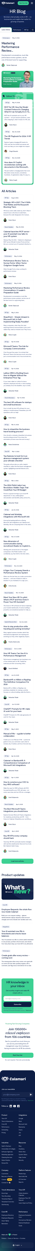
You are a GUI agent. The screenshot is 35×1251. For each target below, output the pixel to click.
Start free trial (23, 3)
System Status (23, 1154)
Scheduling (5, 1130)
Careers (4, 1179)
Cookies (22, 1238)
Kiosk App (5, 1193)
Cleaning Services (7, 1157)
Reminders (5, 1223)
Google (21, 1118)
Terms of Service (13, 1238)
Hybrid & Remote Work (11, 622)
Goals (20, 1225)
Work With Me (23, 1176)
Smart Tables (5, 1221)
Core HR (7, 704)
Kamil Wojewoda (13, 797)
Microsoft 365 (23, 1124)
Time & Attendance (10, 397)
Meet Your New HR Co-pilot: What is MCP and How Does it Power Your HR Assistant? (16, 599)
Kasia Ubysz (13, 125)
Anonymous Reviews (25, 1220)
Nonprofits (5, 1163)
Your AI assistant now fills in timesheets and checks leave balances (14, 933)
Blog (20, 1146)
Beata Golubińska (14, 444)
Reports (21, 1182)
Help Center (22, 1157)
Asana (20, 1130)
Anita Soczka (12, 586)
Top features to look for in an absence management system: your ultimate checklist (16, 458)
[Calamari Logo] (8, 3)
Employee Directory (8, 1215)
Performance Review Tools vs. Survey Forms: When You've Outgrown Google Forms (16, 263)
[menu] (31, 3)
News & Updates (9, 227)
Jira (20, 1132)
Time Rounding (6, 1196)
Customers (5, 1173)
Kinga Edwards (13, 151)
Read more (29, 1010)
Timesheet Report (7, 1199)
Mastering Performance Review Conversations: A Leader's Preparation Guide (17, 290)
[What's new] (17, 889)
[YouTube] (14, 1106)
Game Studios (6, 1160)
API (20, 1135)
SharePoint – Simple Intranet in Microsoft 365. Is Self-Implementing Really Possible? (16, 319)
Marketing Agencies (7, 1154)
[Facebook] (18, 1106)
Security (21, 1160)
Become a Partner (7, 1176)
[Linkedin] (10, 1106)
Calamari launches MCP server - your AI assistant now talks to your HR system (17, 233)
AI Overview (22, 1179)
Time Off (7, 451)
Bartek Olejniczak (12, 65)
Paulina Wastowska (14, 642)
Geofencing (5, 1204)
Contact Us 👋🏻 (6, 1182)
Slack (20, 1121)
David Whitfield (13, 668)
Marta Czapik (13, 180)
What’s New (22, 1151)
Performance (17, 30)
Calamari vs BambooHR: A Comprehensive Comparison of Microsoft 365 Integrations (17, 762)
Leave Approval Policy (25, 1203)
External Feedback (24, 1223)
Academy (21, 1149)
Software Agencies (7, 1151)
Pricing (4, 1132)
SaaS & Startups (6, 1146)
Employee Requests (8, 1218)
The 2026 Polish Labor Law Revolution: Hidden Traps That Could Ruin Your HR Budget (16, 487)
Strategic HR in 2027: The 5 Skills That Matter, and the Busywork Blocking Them (17, 204)
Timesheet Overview (8, 1201)
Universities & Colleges (8, 1149)
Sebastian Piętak (13, 249)
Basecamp (22, 1127)
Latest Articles (6, 30)
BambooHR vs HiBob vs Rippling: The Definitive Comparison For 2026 (17, 682)
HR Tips (26, 30)
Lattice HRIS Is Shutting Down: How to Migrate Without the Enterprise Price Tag (16, 375)
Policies (4, 1238)
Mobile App (22, 1173)
